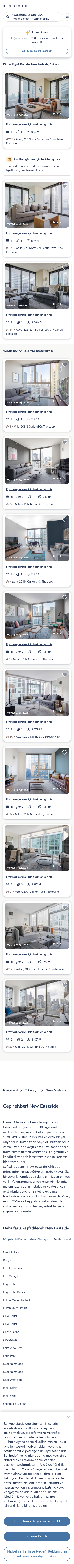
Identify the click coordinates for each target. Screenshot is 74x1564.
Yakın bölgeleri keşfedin (37, 51)
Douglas (8, 1260)
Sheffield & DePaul (14, 1404)
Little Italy (9, 1356)
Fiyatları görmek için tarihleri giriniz (29, 124)
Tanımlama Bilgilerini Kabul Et (37, 1521)
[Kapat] (68, 1417)
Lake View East (12, 1348)
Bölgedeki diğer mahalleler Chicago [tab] (25, 1239)
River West (9, 1396)
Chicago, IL (32, 1090)
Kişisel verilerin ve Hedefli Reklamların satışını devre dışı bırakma (37, 1554)
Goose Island (11, 1332)
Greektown (10, 1340)
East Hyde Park (12, 1268)
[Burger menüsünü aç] (67, 6)
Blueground (10, 1090)
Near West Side (12, 1380)
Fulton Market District (16, 1300)
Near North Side (13, 1364)
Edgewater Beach (14, 1292)
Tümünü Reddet (37, 1536)
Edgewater (10, 1284)
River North (10, 1388)
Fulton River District (15, 1308)
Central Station (12, 1252)
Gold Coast (10, 1316)
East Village (10, 1276)
